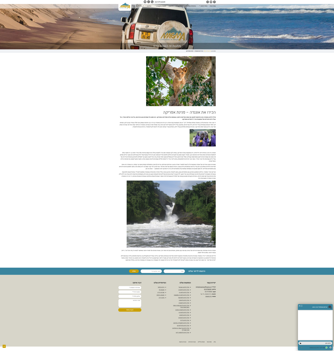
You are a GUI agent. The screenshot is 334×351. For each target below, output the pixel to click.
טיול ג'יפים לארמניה (183, 318)
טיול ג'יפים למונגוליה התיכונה (181, 323)
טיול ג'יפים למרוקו (184, 315)
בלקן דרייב (161, 298)
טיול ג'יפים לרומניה (184, 300)
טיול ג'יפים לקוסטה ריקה (182, 332)
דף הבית (209, 51)
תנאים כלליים (201, 342)
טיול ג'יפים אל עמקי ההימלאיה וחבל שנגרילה (180, 329)
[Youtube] (211, 2)
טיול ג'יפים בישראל (184, 287)
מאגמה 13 (161, 290)
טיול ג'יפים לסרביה (184, 292)
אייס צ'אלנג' (161, 287)
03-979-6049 (160, 2)
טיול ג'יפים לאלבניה (183, 290)
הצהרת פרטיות (192, 342)
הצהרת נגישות (182, 342)
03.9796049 (207, 289)
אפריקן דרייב (160, 292)
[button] (332, 27)
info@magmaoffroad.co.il (204, 287)
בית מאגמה (208, 296)
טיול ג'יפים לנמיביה (184, 312)
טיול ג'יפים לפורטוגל (183, 298)
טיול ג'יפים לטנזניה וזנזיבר (182, 310)
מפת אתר (209, 342)
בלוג (205, 51)
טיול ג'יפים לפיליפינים (183, 326)
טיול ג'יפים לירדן (184, 320)
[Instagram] (207, 2)
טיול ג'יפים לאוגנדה (184, 303)
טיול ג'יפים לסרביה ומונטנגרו (181, 295)
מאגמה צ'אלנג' (160, 295)
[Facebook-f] (214, 2)
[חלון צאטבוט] (315, 327)
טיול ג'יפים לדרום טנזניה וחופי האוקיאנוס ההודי (181, 306)
